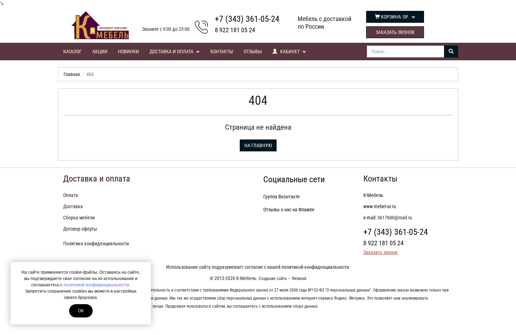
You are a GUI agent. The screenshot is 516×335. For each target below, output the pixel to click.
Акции (99, 51)
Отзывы (253, 51)
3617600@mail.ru (394, 217)
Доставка (73, 206)
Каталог (72, 51)
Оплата (70, 195)
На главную (258, 145)
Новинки (128, 51)
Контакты (221, 51)
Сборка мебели (79, 217)
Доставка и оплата (172, 51)
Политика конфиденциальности (96, 243)
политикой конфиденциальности (96, 284)
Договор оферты (80, 229)
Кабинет (290, 51)
